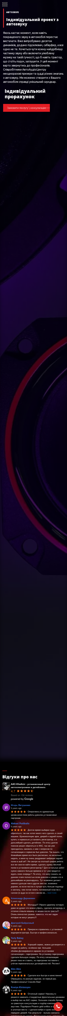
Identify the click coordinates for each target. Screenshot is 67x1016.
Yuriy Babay (17, 937)
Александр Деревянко (23, 898)
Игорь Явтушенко (20, 805)
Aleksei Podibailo (20, 823)
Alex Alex (16, 968)
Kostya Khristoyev (21, 987)
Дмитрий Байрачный (22, 922)
